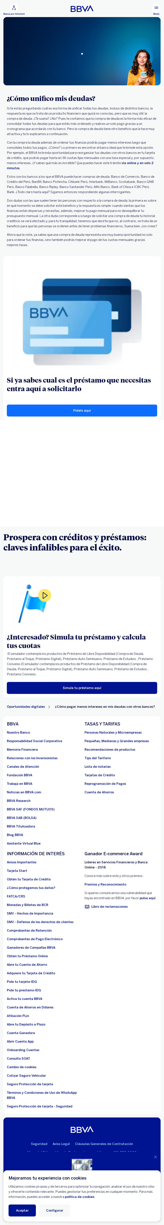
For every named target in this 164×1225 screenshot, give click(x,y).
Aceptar (22, 1210)
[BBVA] (82, 1129)
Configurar (54, 1210)
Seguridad (39, 1144)
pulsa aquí (147, 898)
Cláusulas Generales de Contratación (104, 1144)
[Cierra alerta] (155, 1157)
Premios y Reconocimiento (105, 884)
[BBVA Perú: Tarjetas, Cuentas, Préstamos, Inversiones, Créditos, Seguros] (82, 8)
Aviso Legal (61, 1144)
